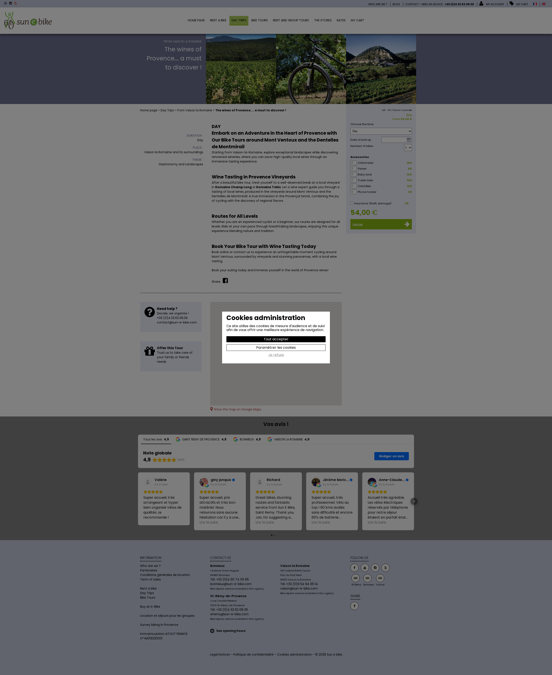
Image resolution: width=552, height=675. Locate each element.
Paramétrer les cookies (276, 347)
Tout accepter (276, 339)
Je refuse (276, 355)
